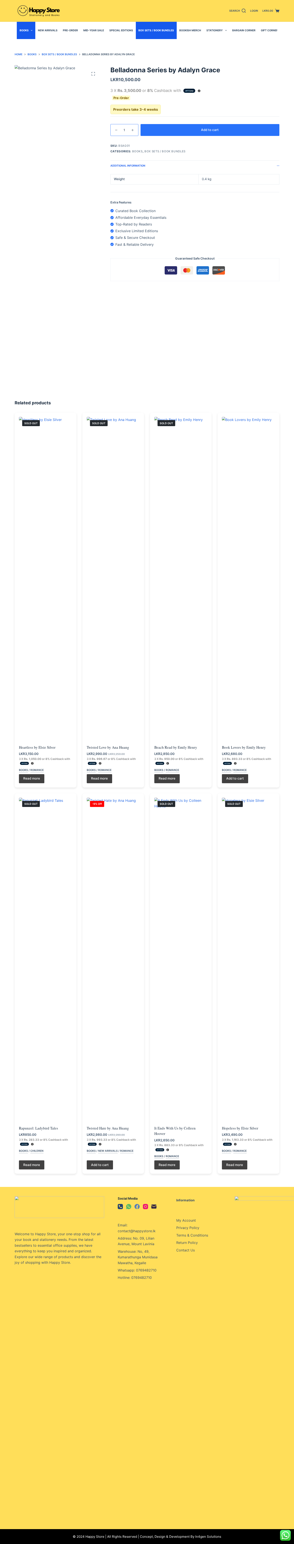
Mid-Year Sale (93, 30)
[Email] (153, 1206)
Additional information (127, 165)
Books (24, 30)
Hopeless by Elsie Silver (240, 1128)
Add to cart (210, 130)
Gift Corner (269, 30)
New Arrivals (47, 30)
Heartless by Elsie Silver (37, 747)
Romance (37, 770)
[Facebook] (137, 1206)
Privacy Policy (187, 1228)
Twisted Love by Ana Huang (108, 747)
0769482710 (141, 1277)
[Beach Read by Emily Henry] (180, 578)
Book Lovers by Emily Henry (244, 747)
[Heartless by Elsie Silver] (45, 578)
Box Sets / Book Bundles (156, 30)
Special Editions (121, 30)
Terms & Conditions (192, 1235)
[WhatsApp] (128, 1206)
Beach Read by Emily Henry (175, 747)
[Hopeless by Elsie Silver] (248, 959)
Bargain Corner (243, 30)
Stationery (214, 30)
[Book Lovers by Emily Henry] (248, 578)
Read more (31, 778)
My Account (186, 1220)
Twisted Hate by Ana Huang (108, 1128)
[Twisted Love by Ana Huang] (113, 578)
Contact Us (185, 1250)
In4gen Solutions (208, 1537)
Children (36, 1150)
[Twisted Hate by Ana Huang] (113, 959)
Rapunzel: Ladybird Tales (38, 1128)
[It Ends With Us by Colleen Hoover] (180, 959)
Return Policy (187, 1242)
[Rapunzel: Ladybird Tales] (45, 959)
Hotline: (124, 1277)
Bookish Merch (190, 30)
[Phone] (120, 1206)
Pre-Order (70, 30)
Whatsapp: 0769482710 (137, 1270)
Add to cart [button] (235, 778)
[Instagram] (145, 1206)
